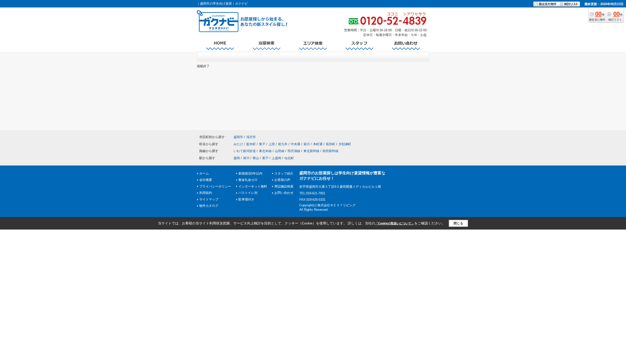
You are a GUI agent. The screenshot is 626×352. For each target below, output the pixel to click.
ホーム (204, 173)
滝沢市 (251, 137)
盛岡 (237, 158)
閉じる (458, 223)
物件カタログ (208, 206)
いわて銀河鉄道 (245, 151)
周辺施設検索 (283, 186)
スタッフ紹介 (283, 173)
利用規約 (205, 193)
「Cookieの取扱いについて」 (394, 223)
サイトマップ (208, 199)
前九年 (283, 144)
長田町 (330, 144)
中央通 (295, 144)
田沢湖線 (294, 151)
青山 (256, 158)
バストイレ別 (247, 193)
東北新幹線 (311, 151)
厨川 (306, 144)
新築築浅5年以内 (250, 173)
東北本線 (265, 151)
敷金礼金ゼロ (247, 180)
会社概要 (205, 180)
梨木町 (251, 144)
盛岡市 (238, 137)
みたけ (238, 144)
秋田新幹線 (330, 151)
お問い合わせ (283, 193)
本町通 (318, 144)
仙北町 (289, 158)
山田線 (279, 151)
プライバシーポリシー (215, 186)
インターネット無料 (252, 186)
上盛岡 (276, 158)
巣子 (262, 144)
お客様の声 (282, 180)
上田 (271, 144)
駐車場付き (246, 199)
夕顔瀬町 (344, 144)
